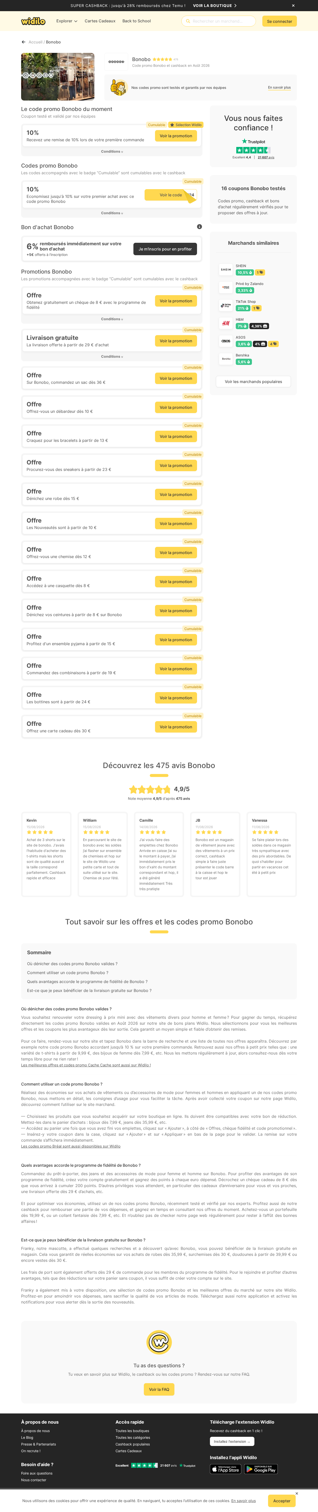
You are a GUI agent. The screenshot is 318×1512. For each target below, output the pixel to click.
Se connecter (279, 21)
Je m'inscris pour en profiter (165, 248)
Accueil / (37, 41)
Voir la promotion (176, 135)
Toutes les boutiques (132, 1431)
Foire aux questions (36, 1473)
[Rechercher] (188, 21)
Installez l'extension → (232, 1441)
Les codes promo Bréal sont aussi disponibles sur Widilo (70, 1146)
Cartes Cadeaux (129, 1451)
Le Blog (27, 1437)
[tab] (112, 151)
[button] (112, 151)
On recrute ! (30, 1451)
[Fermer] (293, 5)
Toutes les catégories (133, 1437)
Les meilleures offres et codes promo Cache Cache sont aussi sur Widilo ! (86, 1065)
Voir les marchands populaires (253, 381)
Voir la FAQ (159, 1389)
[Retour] (23, 42)
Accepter (281, 1500)
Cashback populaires (133, 1444)
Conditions (110, 151)
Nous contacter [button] (33, 1480)
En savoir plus (279, 87)
